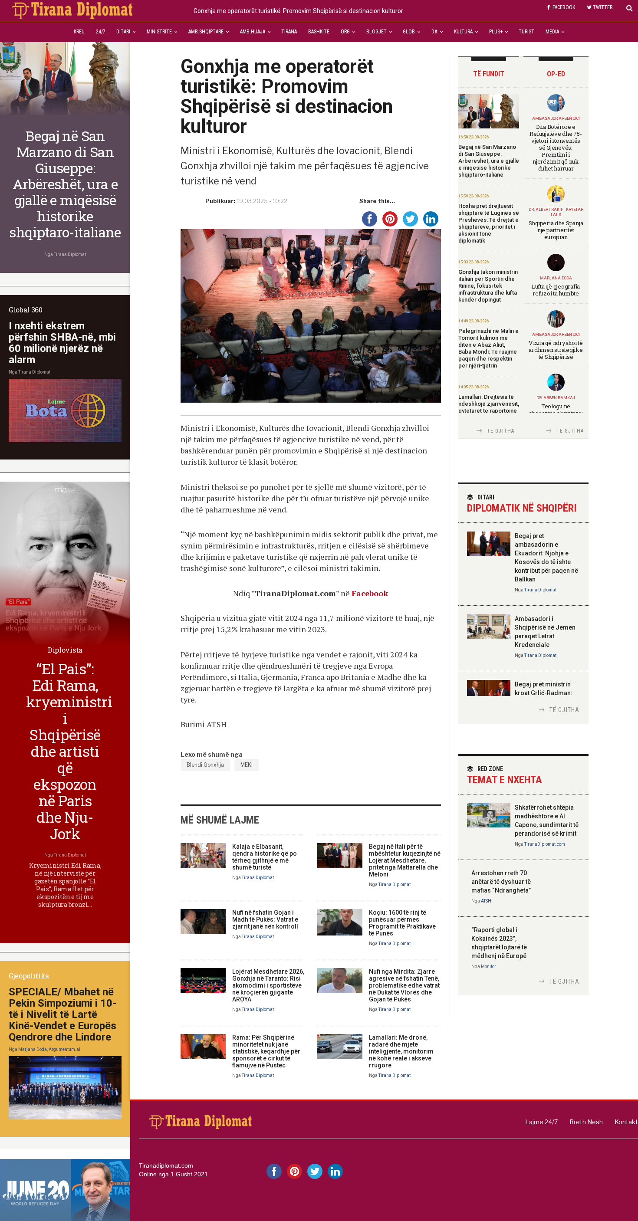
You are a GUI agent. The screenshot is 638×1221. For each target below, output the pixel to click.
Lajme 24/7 (541, 1122)
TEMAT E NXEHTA (504, 775)
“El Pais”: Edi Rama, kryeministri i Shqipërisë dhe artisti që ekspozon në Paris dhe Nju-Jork (69, 751)
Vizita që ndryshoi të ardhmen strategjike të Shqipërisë (556, 350)
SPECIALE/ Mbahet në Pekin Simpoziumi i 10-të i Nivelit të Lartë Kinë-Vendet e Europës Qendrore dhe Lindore (62, 1014)
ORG (345, 32)
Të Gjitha (501, 431)
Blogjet (376, 32)
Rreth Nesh (586, 1122)
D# (434, 32)
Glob (409, 32)
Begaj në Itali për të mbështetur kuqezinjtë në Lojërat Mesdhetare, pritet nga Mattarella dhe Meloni (405, 860)
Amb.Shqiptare (206, 32)
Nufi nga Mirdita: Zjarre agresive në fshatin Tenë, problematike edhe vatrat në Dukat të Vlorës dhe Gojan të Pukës (404, 985)
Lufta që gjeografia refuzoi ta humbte (556, 289)
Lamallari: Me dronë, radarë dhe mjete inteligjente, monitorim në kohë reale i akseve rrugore (401, 1051)
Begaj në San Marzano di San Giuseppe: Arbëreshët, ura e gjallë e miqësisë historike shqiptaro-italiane (488, 161)
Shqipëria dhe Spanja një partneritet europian (556, 230)
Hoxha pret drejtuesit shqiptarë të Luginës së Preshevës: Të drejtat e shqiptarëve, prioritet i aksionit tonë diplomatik (488, 223)
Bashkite (318, 32)
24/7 (100, 32)
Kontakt (626, 1122)
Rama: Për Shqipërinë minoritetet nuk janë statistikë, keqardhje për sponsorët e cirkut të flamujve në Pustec (266, 1051)
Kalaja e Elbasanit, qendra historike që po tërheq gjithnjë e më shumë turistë (264, 857)
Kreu (79, 32)
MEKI (246, 764)
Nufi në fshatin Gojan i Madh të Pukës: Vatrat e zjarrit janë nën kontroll (265, 919)
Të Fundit (488, 74)
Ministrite (159, 32)
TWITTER (602, 7)
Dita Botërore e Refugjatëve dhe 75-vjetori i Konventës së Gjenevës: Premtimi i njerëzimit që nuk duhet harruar (555, 147)
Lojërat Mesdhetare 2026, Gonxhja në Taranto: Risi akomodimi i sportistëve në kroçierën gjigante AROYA (268, 985)
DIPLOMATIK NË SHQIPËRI (522, 504)
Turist (526, 32)
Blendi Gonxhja (205, 764)
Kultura (463, 32)
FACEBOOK (563, 7)
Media (552, 32)
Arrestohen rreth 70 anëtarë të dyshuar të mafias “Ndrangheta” (501, 882)
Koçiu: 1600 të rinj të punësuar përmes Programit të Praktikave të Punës (402, 923)
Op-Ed (556, 74)
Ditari (123, 32)
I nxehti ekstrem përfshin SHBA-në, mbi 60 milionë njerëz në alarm (62, 343)
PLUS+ (496, 32)
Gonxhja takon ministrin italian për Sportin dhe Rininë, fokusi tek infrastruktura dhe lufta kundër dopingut (488, 286)
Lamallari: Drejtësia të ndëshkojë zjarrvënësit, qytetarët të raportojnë (488, 404)
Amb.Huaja (252, 32)
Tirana (289, 32)
